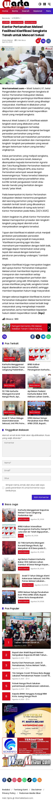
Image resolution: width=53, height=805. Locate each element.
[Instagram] (14, 780)
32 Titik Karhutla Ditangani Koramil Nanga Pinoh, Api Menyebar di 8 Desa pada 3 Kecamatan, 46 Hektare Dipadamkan (13, 394)
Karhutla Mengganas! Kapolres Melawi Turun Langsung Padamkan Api (13, 367)
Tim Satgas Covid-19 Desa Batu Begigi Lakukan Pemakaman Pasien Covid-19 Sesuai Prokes (31, 674)
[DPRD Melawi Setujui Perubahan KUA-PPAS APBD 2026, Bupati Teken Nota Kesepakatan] (39, 408)
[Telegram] (43, 336)
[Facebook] (32, 336)
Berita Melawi (9, 358)
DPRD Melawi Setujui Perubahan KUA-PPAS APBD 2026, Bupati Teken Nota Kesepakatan (38, 421)
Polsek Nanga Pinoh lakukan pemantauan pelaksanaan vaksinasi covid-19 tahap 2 (30, 685)
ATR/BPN (6, 22)
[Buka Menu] (44, 4)
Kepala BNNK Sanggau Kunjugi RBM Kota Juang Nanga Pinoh (29, 695)
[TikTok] (29, 780)
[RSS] (39, 780)
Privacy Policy (8, 793)
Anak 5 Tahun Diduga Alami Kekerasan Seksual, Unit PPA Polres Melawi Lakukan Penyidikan (13, 421)
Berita (32, 358)
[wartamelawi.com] (15, 4)
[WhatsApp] (48, 336)
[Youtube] (19, 780)
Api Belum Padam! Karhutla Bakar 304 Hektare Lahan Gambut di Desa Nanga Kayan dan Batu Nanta (39, 394)
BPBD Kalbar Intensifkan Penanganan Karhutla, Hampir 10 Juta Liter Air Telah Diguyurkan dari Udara (39, 367)
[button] (40, 4)
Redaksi (6, 789)
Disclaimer (36, 789)
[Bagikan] (48, 41)
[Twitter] (38, 336)
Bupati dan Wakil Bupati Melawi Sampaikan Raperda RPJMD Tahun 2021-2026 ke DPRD (29, 654)
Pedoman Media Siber (30, 793)
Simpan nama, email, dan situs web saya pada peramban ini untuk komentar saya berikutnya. (25, 488)
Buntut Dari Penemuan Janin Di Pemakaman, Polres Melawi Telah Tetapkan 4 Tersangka (28, 664)
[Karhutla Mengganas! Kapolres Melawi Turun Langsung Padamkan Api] (13, 354)
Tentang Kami (21, 789)
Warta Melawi (30, 22)
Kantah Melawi (17, 22)
